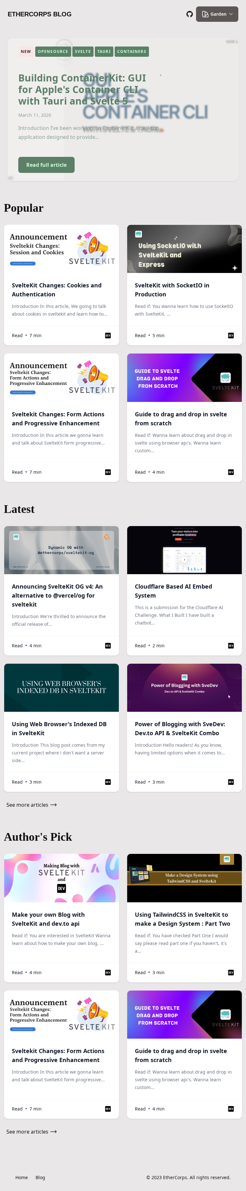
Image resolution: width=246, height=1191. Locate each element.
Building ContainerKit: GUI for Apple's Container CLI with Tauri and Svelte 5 (82, 89)
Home (21, 1177)
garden (218, 14)
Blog (40, 1177)
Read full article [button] (46, 164)
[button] (108, 335)
